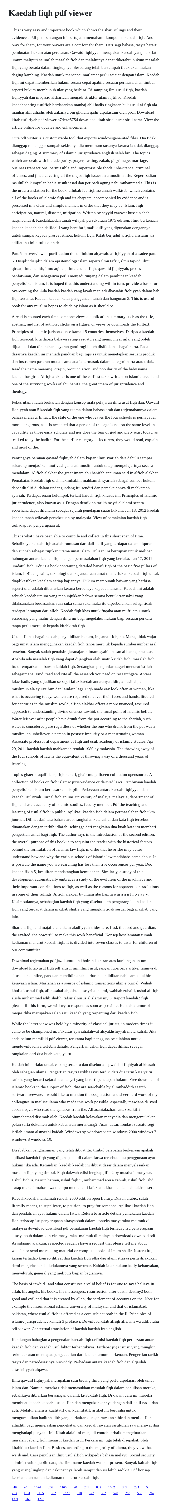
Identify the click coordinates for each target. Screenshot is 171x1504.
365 (124, 1487)
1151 (27, 1493)
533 (139, 1493)
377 (91, 1493)
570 (115, 1493)
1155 (40, 1493)
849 (14, 1487)
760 (27, 1499)
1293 (41, 1499)
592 (103, 1493)
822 (98, 1487)
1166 (63, 1487)
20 (75, 1487)
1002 (111, 1487)
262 (151, 1493)
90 (25, 1487)
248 (127, 1493)
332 (53, 1493)
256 (50, 1487)
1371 (15, 1499)
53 (148, 1487)
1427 (66, 1493)
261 (86, 1487)
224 (136, 1487)
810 (79, 1493)
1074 (37, 1487)
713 (14, 1493)
